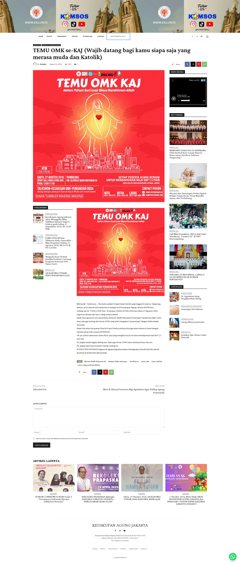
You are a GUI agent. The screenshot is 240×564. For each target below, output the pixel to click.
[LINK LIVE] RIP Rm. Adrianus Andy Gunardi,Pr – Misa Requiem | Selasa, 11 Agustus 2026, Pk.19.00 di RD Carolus (59, 243)
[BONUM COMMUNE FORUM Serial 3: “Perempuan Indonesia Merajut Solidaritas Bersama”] (54, 478)
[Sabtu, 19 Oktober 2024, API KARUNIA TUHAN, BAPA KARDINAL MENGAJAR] (142, 478)
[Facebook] (192, 36)
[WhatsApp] (204, 64)
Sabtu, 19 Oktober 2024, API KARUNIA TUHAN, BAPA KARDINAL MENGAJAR (142, 497)
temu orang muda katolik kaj (89, 365)
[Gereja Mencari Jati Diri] (174, 323)
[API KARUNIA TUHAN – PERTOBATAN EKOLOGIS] (38, 274)
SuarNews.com (116, 543)
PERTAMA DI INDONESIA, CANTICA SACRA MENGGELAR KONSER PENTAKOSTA (187, 277)
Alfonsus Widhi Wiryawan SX (95, 361)
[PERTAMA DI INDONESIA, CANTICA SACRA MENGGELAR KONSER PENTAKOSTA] (188, 256)
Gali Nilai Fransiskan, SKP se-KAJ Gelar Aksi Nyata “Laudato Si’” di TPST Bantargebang (188, 236)
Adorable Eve (40, 389)
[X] (193, 64)
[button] (207, 36)
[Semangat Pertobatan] (174, 310)
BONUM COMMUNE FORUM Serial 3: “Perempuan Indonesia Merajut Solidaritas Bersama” (54, 499)
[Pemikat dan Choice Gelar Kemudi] (174, 336)
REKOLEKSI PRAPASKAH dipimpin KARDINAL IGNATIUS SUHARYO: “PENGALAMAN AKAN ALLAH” (98, 499)
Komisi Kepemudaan (51, 45)
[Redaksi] (35, 64)
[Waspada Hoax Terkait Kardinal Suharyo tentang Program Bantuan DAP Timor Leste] (38, 258)
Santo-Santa (186, 293)
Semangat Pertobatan (192, 309)
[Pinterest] (198, 64)
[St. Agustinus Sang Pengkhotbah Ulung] (174, 297)
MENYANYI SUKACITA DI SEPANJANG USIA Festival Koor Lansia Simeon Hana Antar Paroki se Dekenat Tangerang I (188, 154)
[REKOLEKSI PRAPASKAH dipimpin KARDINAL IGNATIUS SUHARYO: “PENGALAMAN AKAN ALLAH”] (98, 478)
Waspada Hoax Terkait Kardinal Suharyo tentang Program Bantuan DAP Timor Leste (58, 260)
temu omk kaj (157, 361)
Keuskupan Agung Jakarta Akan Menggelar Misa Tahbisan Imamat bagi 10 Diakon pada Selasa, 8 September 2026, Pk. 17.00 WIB (58, 223)
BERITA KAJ (50, 270)
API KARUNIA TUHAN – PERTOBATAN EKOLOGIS (57, 274)
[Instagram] (197, 36)
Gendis (127, 543)
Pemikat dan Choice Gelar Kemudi (193, 336)
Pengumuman (51, 214)
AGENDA (37, 45)
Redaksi (43, 64)
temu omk (145, 361)
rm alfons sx (134, 361)
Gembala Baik (187, 319)
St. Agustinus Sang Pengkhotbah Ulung (191, 297)
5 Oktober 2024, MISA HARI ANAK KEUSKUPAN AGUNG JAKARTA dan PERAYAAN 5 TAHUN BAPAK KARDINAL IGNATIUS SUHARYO (186, 500)
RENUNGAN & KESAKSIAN (191, 306)
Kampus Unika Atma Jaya (117, 361)
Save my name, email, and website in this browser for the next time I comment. (62, 438)
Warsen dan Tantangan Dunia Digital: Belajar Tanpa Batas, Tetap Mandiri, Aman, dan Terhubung (188, 195)
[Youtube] (201, 36)
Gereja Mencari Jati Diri (192, 322)
